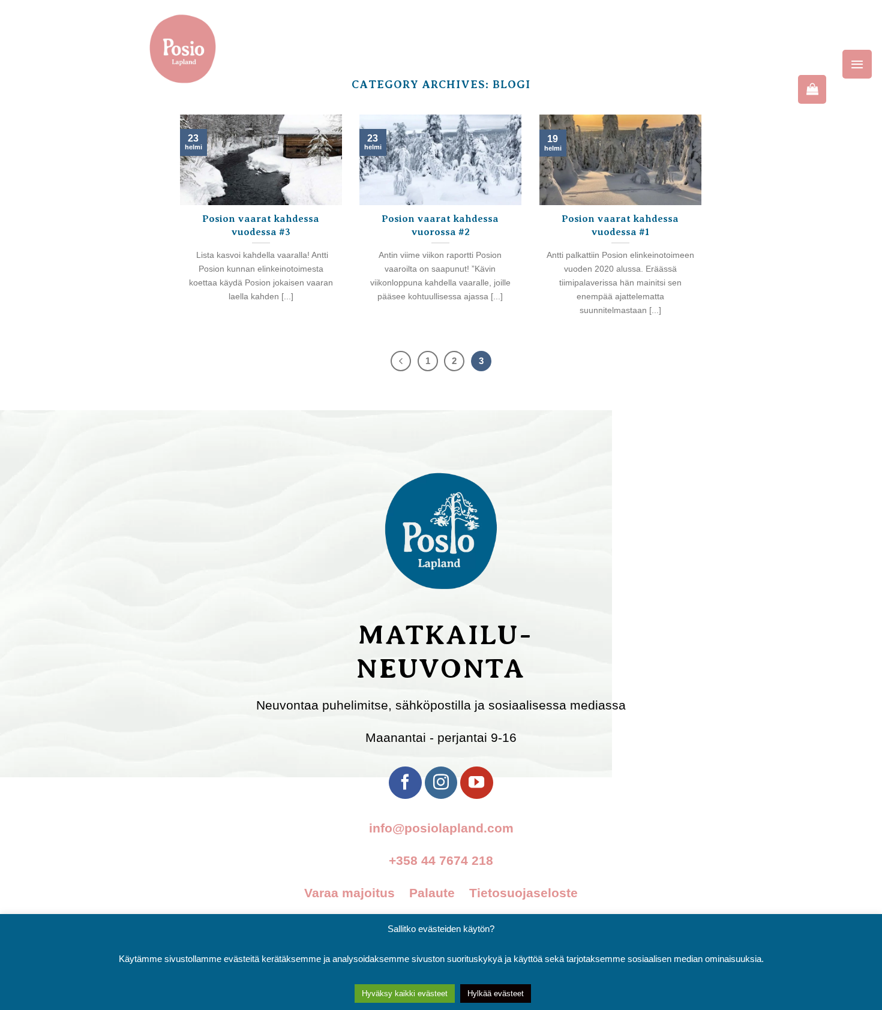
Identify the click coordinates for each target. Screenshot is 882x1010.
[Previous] (401, 361)
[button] (857, 64)
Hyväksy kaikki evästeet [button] (405, 993)
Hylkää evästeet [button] (495, 993)
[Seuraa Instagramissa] (441, 782)
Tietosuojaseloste (523, 893)
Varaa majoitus (355, 893)
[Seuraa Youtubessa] (476, 782)
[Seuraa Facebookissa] (405, 782)
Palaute (437, 893)
